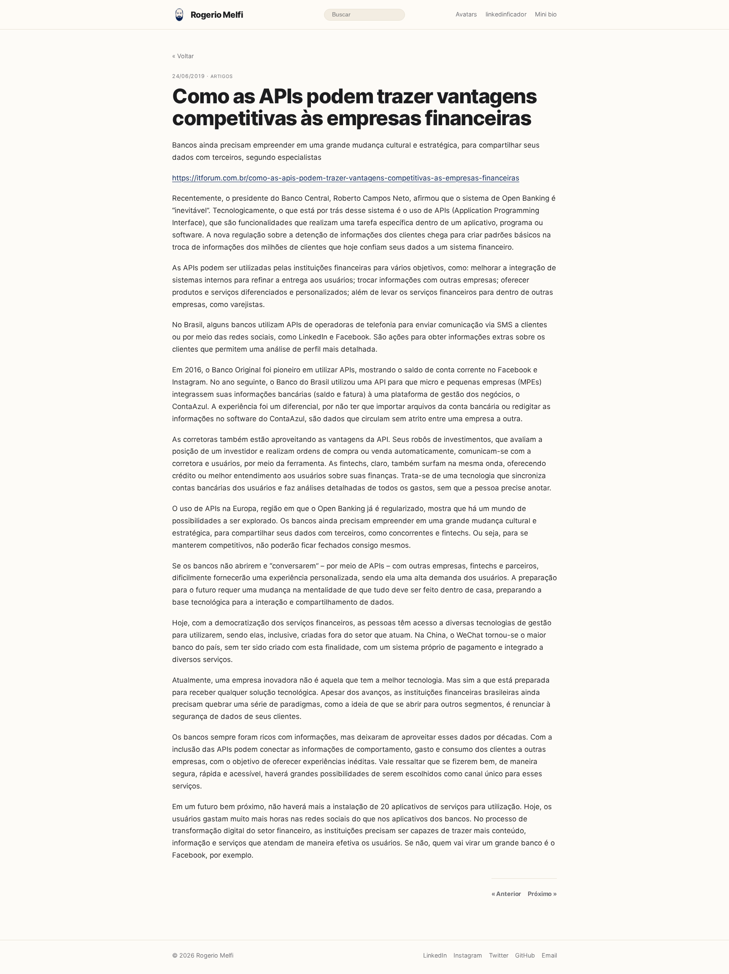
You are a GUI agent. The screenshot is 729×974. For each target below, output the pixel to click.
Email (549, 955)
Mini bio (546, 14)
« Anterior (506, 893)
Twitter (498, 955)
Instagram (468, 955)
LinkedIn (435, 955)
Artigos (222, 76)
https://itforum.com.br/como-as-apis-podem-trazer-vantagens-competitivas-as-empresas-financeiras (345, 178)
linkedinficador (506, 14)
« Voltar (183, 55)
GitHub (525, 955)
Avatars (466, 14)
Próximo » (542, 893)
